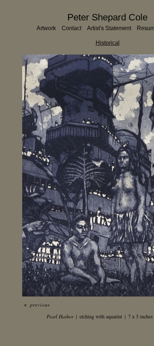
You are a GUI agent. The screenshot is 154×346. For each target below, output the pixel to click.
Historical (107, 43)
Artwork (40, 28)
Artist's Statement (110, 28)
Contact (68, 28)
